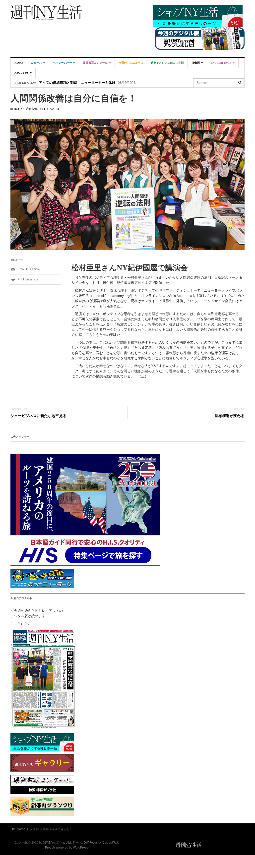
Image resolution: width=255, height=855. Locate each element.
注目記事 (32, 109)
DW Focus (91, 842)
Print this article (27, 279)
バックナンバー (63, 62)
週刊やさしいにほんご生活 (167, 62)
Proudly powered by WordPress (66, 847)
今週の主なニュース (131, 62)
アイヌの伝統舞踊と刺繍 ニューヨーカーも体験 (77, 83)
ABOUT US (21, 72)
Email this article (28, 269)
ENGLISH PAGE (221, 62)
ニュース (37, 62)
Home (18, 62)
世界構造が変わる (230, 416)
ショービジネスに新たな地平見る (38, 416)
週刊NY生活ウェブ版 (57, 842)
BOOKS (19, 109)
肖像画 (195, 62)
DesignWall (110, 842)
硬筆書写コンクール (95, 62)
